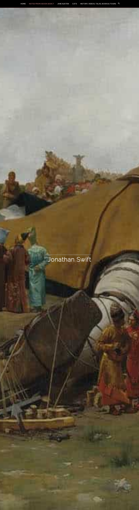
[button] (119, 3)
